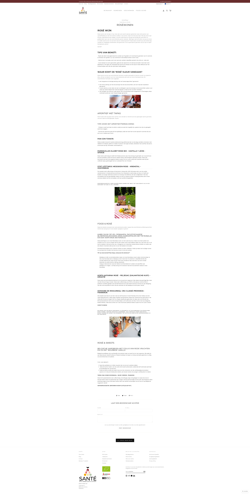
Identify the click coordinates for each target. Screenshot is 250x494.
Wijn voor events (130, 458)
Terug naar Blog (125, 440)
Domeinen (118, 10)
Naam (99, 407)
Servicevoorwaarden (154, 454)
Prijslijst (104, 463)
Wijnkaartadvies (129, 460)
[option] (125, 1)
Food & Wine (122, 22)
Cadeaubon (105, 456)
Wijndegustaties (92, 3)
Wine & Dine (100, 3)
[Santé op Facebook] (129, 475)
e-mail (127, 407)
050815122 (81, 488)
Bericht (100, 414)
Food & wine (141, 10)
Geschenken (129, 10)
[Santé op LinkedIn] (134, 475)
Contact (126, 3)
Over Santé (81, 454)
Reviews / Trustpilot (83, 460)
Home (123, 20)
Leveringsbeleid (153, 458)
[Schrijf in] (144, 471)
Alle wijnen (104, 454)
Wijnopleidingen (119, 3)
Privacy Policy (152, 460)
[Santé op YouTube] (131, 475)
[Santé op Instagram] (126, 475)
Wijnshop (108, 10)
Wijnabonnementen (109, 3)
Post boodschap (125, 428)
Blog (85, 3)
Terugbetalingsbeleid (154, 456)
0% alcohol (104, 460)
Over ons (81, 3)
